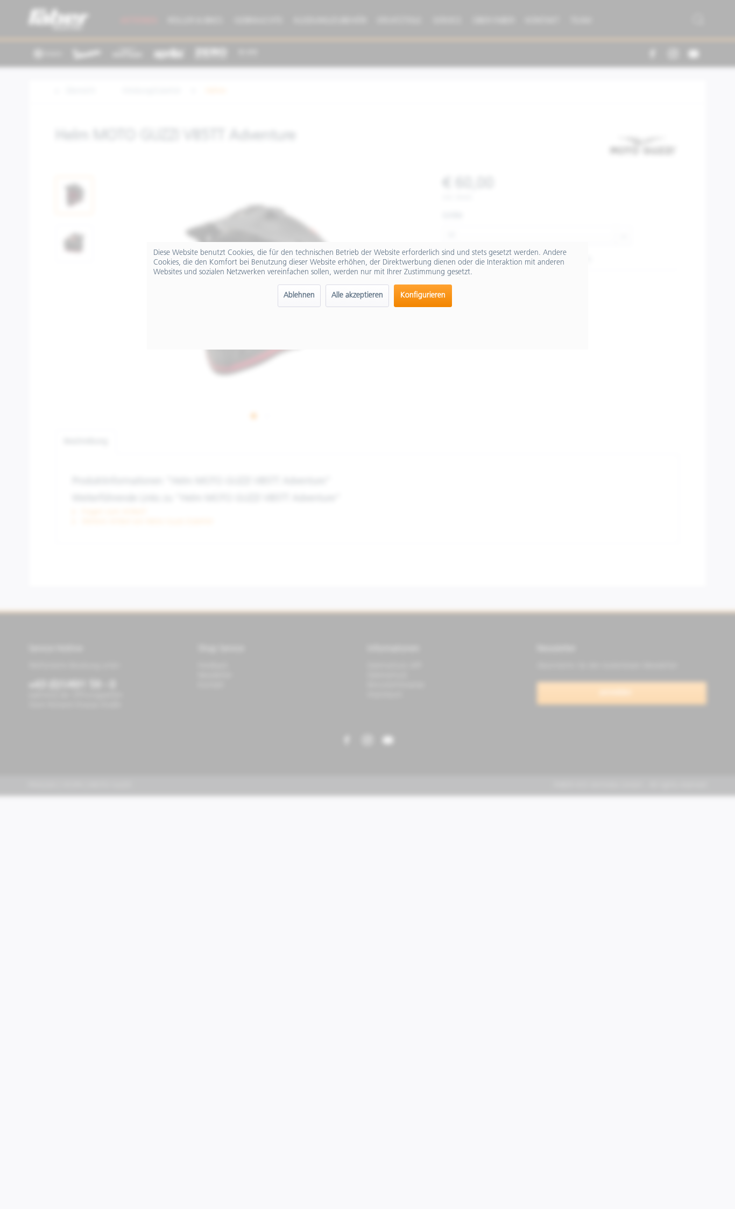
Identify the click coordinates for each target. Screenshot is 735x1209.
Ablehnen (299, 295)
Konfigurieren (423, 295)
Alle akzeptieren (357, 295)
